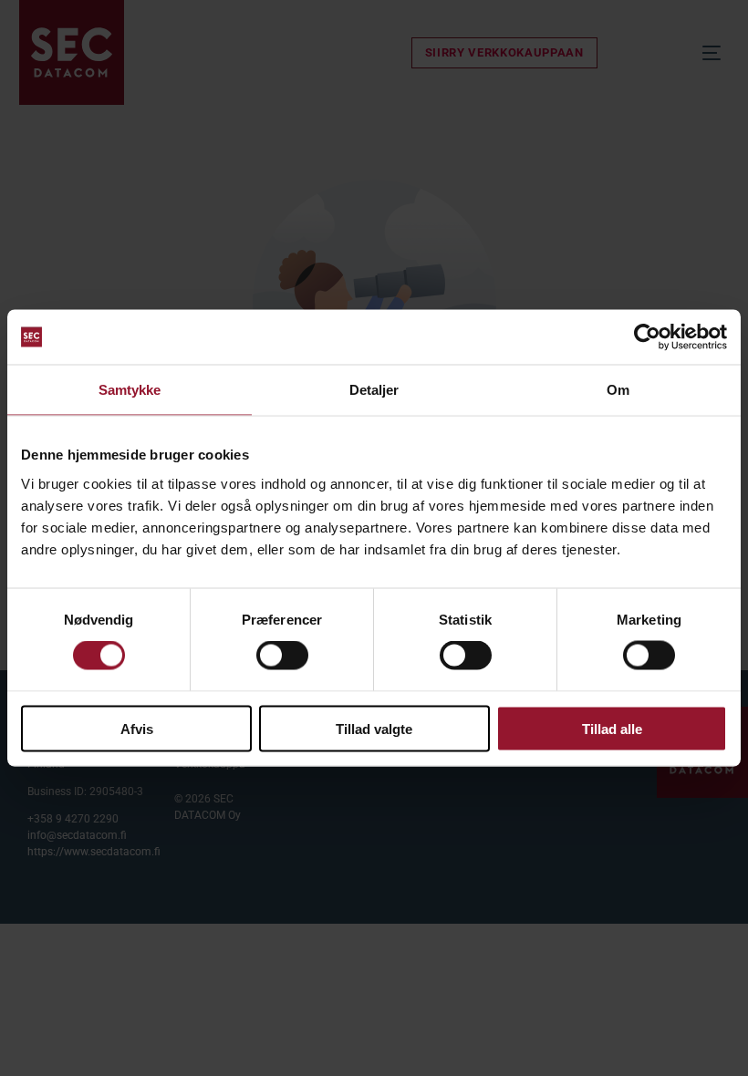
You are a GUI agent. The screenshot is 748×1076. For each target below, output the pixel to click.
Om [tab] (618, 390)
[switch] (282, 655)
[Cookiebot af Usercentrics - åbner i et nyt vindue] (647, 337)
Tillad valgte (374, 728)
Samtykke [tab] (130, 390)
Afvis (136, 728)
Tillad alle (612, 728)
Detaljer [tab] (374, 390)
